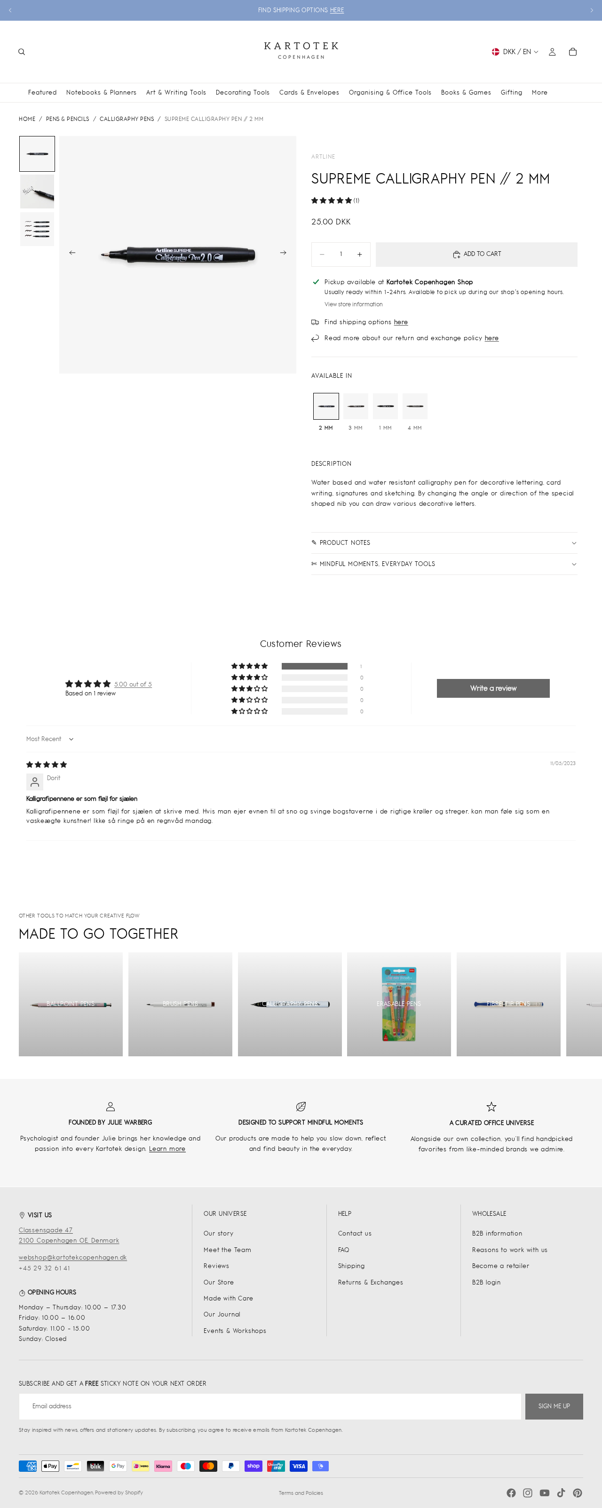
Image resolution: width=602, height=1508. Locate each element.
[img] (46, 764)
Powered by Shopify (119, 1492)
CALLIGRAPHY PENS (127, 119)
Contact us (355, 1233)
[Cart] (572, 51)
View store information (354, 304)
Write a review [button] (493, 688)
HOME (27, 119)
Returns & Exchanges (371, 1282)
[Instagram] (527, 1493)
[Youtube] (544, 1493)
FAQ (343, 1249)
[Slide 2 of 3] (37, 191)
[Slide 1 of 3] (37, 154)
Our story (218, 1233)
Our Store (219, 1282)
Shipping (351, 1265)
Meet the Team (227, 1249)
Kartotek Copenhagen (66, 1492)
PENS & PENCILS (67, 119)
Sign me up (554, 1406)
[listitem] (540, 92)
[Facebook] (511, 1493)
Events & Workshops (235, 1330)
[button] (332, 200)
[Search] (21, 51)
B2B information (497, 1233)
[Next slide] (591, 10)
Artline (323, 156)
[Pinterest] (577, 1493)
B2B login (486, 1282)
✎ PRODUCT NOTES (341, 542)
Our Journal (222, 1314)
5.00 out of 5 (133, 684)
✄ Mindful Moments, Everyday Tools (373, 563)
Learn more (167, 1148)
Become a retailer (501, 1265)
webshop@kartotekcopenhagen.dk (73, 1257)
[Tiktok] (561, 1493)
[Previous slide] (10, 10)
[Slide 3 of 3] (37, 229)
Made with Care (228, 1298)
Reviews (217, 1265)
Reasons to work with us (510, 1249)
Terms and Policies (301, 1493)
